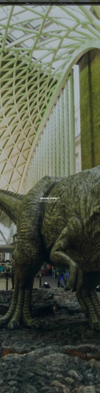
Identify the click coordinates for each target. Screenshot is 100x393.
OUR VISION (45, 3)
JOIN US (65, 3)
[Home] (28, 3)
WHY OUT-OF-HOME (40, 3)
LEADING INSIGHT (55, 3)
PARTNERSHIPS (50, 3)
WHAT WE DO (34, 3)
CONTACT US (73, 3)
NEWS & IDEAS (61, 3)
